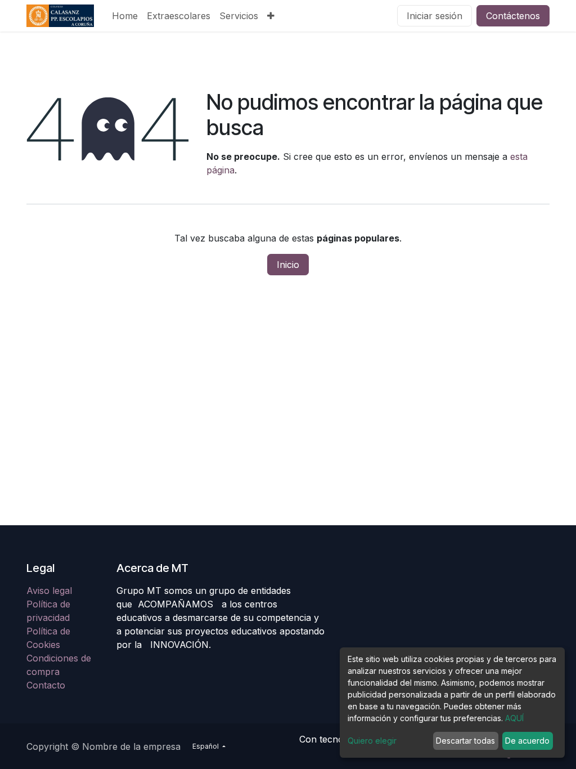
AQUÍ (514, 718)
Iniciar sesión (434, 15)
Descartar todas (465, 740)
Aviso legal (50, 590)
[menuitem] (124, 16)
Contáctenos (513, 15)
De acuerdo (527, 740)
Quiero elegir (372, 740)
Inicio (288, 264)
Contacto (45, 685)
